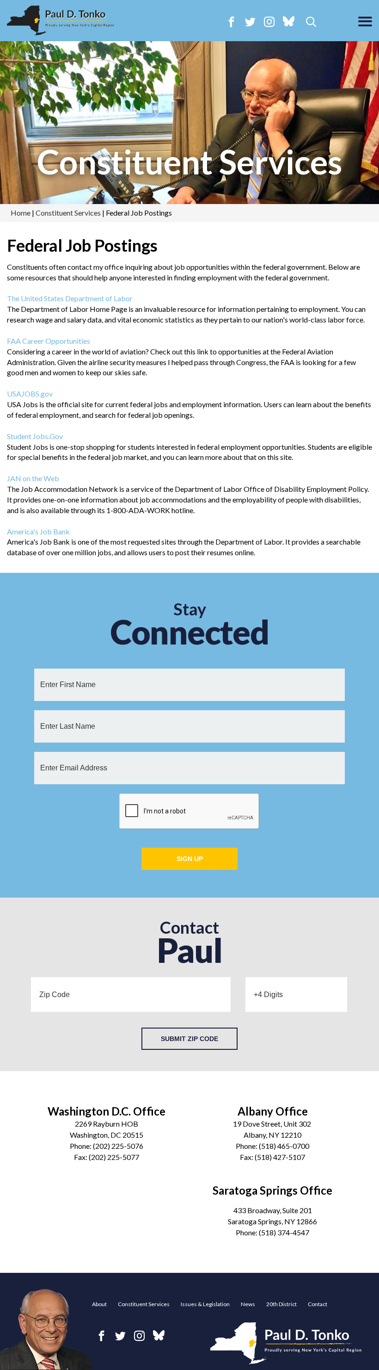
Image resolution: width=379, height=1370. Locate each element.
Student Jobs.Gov (35, 436)
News (248, 1304)
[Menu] (365, 22)
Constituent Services (189, 161)
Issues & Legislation (205, 1304)
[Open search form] (311, 22)
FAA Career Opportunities (48, 340)
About (99, 1304)
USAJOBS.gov (30, 393)
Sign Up (190, 858)
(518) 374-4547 (284, 1232)
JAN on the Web (33, 478)
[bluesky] (288, 22)
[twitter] (250, 21)
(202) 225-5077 (114, 1157)
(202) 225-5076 (118, 1145)
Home (21, 212)
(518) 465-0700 (284, 1145)
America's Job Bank (38, 531)
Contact (317, 1304)
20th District (281, 1304)
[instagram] (269, 21)
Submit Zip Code (189, 1038)
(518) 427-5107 (280, 1157)
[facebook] (231, 21)
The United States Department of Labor (70, 298)
